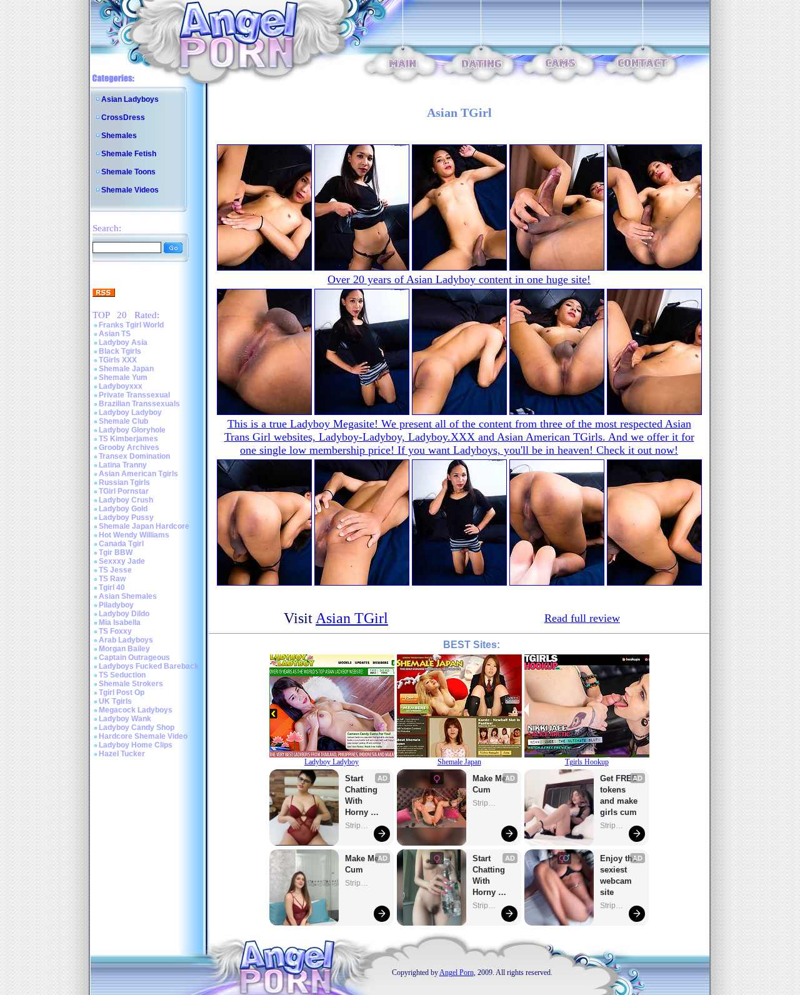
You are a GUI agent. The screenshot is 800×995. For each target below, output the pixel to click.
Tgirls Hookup (587, 762)
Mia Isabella (120, 622)
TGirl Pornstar (124, 491)
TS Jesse (115, 570)
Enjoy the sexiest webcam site (619, 875)
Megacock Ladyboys (135, 710)
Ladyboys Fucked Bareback (149, 666)
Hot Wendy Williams (134, 535)
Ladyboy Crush (126, 500)
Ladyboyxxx (120, 386)
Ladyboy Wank (125, 718)
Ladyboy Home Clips (135, 745)
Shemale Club (123, 421)
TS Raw (112, 578)
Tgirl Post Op (121, 692)
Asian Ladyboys (130, 99)
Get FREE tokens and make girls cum (619, 795)
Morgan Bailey (124, 648)
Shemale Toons (128, 172)
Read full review (582, 618)
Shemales (119, 135)
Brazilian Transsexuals (139, 403)
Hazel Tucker (122, 753)
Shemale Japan (126, 368)
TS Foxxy (115, 631)
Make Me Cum (363, 864)
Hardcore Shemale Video (143, 736)
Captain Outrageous (134, 657)
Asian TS (115, 333)
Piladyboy (116, 605)
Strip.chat (357, 825)
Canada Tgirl (121, 543)
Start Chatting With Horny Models (362, 796)
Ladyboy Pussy (126, 517)
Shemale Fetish (128, 153)
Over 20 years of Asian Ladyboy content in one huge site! (459, 279)
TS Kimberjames (128, 438)
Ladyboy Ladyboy (130, 412)
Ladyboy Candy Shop (136, 727)
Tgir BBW (115, 552)
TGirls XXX (118, 360)
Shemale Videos (130, 190)
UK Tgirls (115, 701)
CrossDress (123, 117)
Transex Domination (134, 456)
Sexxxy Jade (122, 561)
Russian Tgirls (124, 482)
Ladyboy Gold (123, 508)
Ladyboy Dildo (124, 613)
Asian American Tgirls (138, 473)
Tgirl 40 (112, 587)
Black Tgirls (120, 351)
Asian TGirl (352, 618)
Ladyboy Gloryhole (132, 430)
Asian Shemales (128, 596)
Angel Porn (456, 972)
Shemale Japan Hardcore (144, 526)
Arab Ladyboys (126, 640)
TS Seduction (122, 675)
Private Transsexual (134, 395)
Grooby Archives (129, 447)
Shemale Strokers (131, 683)
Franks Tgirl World (131, 325)
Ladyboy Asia (123, 342)
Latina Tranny (123, 465)
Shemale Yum (123, 377)
